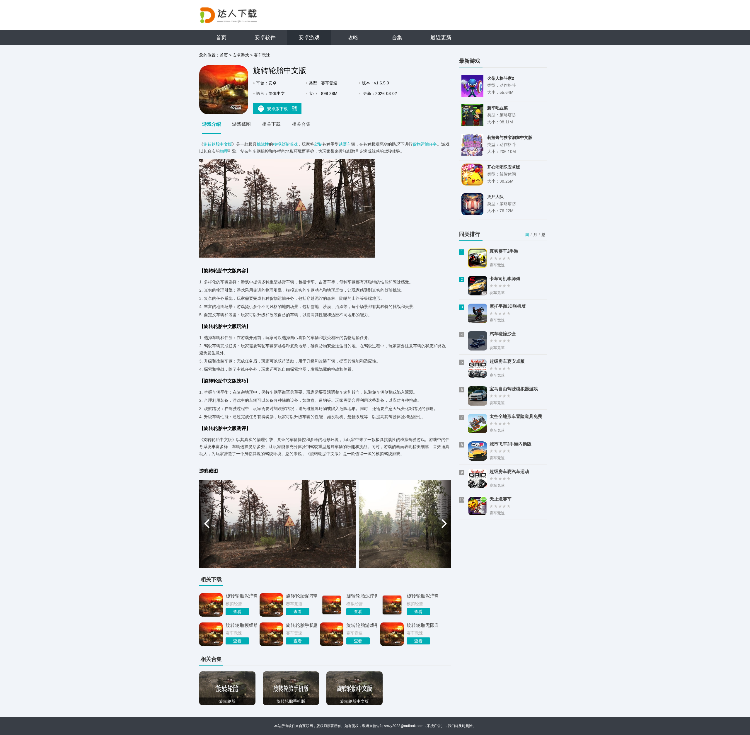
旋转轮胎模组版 (241, 625)
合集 (397, 37)
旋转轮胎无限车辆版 (422, 625)
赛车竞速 (262, 55)
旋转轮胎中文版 (217, 144)
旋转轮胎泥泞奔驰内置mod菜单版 (422, 595)
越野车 (345, 144)
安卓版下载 (278, 108)
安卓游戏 (309, 37)
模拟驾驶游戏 (285, 144)
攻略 (353, 37)
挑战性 (263, 144)
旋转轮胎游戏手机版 (361, 625)
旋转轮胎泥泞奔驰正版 (301, 595)
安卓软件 (265, 37)
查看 (237, 611)
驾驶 (318, 144)
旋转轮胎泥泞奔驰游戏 (361, 595)
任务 (433, 144)
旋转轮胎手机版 (301, 625)
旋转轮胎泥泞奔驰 (241, 595)
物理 (224, 151)
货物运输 (420, 144)
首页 (221, 37)
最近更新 (440, 37)
